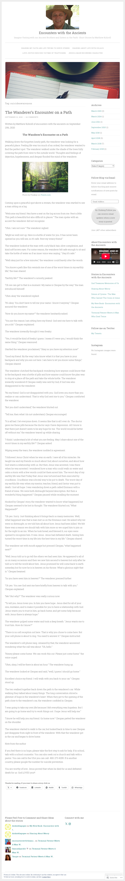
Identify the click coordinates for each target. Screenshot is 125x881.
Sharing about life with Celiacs (88, 48)
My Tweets (96, 333)
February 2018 (97, 149)
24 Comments (32, 117)
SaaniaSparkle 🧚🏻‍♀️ (20, 848)
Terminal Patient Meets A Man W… (38, 856)
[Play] (94, 262)
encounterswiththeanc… (23, 840)
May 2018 (95, 132)
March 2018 (96, 143)
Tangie (15, 856)
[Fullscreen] (117, 262)
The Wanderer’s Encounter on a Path (38, 112)
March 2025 (96, 111)
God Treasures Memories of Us (105, 283)
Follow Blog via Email (103, 177)
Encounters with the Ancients (62, 33)
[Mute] (113, 262)
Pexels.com (46, 195)
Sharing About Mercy (100, 288)
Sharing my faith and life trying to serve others (45, 48)
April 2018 (95, 138)
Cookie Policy (46, 877)
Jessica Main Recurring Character (86, 53)
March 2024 (96, 116)
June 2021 (95, 122)
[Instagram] (69, 823)
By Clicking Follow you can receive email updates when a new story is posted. (105, 216)
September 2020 (98, 127)
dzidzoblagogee (19, 826)
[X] (66, 823)
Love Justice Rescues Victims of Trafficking (44, 53)
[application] (105, 256)
